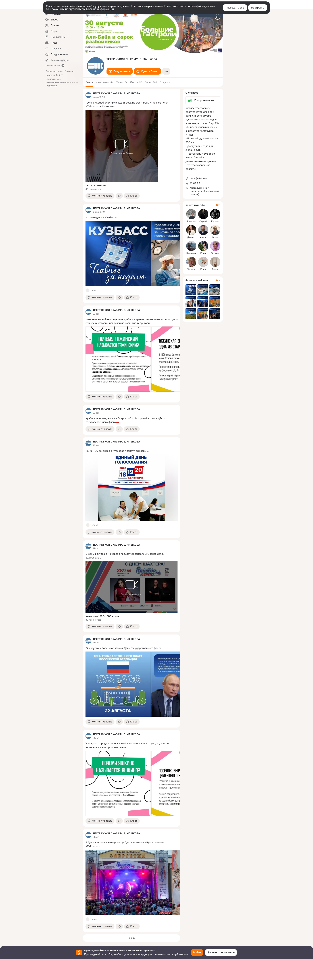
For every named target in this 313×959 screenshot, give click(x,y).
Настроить (257, 7)
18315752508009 (95, 185)
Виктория (191, 253)
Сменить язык (53, 65)
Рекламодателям (54, 71)
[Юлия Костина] (203, 246)
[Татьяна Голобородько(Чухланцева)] (215, 246)
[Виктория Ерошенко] (191, 246)
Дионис (191, 237)
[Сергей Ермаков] (203, 214)
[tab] (89, 82)
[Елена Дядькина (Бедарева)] (215, 262)
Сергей (203, 221)
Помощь (69, 71)
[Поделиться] (119, 196)
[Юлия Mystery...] (203, 262)
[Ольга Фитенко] (215, 230)
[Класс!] (87, 290)
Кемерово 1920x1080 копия (102, 616)
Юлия (203, 253)
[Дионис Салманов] (191, 230)
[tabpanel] (131, 510)
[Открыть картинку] (118, 253)
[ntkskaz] (88, 95)
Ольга (215, 237)
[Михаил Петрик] (215, 214)
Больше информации (100, 9)
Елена (215, 269)
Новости (50, 75)
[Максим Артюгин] (191, 214)
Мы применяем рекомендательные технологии (62, 82)
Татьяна (215, 253)
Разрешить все (235, 7)
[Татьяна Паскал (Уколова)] (191, 262)
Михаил (215, 221)
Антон (203, 237)
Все (218, 205)
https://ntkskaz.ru (198, 178)
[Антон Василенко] (203, 230)
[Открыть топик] (131, 104)
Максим (191, 221)
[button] (120, 71)
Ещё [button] (58, 75)
